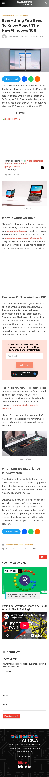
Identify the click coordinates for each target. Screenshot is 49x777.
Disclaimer (15, 748)
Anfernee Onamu (19, 36)
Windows (20, 549)
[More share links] (37, 79)
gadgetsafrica (12, 166)
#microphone (11, 163)
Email (6, 704)
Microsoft (10, 549)
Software (24, 15)
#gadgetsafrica (35, 161)
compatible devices (16, 231)
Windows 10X (31, 549)
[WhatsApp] (31, 79)
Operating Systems (10, 15)
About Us (14, 745)
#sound (23, 163)
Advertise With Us (30, 745)
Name (6, 695)
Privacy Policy (25, 752)
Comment (7, 671)
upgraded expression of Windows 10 (23, 238)
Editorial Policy (31, 748)
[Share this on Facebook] (24, 79)
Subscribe (24, 365)
